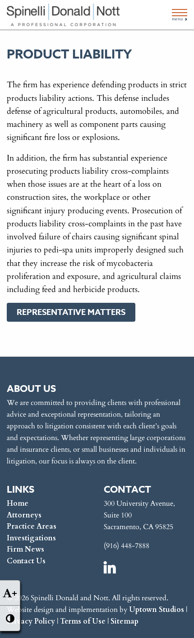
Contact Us (26, 560)
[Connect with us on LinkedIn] (110, 567)
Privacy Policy (31, 621)
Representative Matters (71, 312)
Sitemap (125, 621)
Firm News (25, 549)
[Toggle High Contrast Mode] (10, 618)
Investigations (31, 537)
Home (17, 503)
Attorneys (24, 514)
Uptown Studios (156, 609)
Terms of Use (83, 621)
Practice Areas (31, 526)
